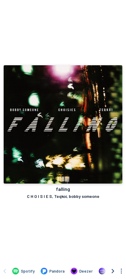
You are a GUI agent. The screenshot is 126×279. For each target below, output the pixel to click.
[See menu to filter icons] (121, 271)
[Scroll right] (113, 271)
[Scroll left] (5, 271)
